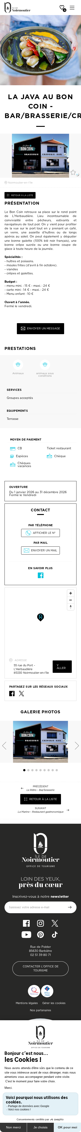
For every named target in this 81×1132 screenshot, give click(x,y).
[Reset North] (70, 606)
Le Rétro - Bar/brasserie (40, 790)
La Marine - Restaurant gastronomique (40, 812)
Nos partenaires (40, 1010)
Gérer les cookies (53, 1003)
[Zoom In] (70, 593)
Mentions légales (27, 1003)
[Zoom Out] (70, 600)
